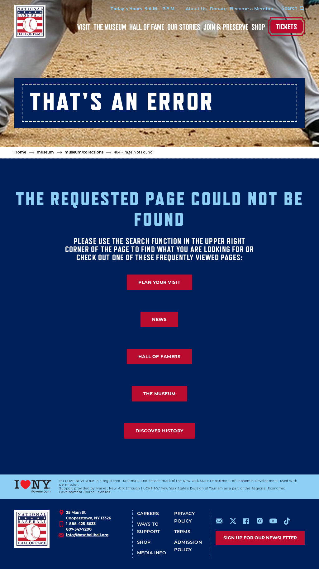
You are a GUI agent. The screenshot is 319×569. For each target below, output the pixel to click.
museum (45, 152)
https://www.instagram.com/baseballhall (259, 521)
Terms (182, 532)
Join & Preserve (225, 27)
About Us (196, 9)
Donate (218, 9)
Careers (148, 514)
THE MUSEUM (159, 393)
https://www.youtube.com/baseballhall (273, 521)
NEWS (159, 319)
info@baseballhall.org (87, 535)
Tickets (286, 26)
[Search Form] (289, 9)
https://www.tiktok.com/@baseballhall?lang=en (287, 521)
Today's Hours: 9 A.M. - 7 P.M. (143, 9)
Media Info (151, 553)
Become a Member (252, 9)
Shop (258, 27)
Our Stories (183, 27)
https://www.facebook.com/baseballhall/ (246, 521)
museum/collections (83, 152)
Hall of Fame (146, 27)
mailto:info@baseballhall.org (219, 521)
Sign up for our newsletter (260, 538)
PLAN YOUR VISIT (159, 282)
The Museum (109, 27)
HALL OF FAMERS (159, 356)
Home (20, 152)
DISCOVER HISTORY (159, 431)
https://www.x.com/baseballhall (232, 520)
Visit (83, 27)
